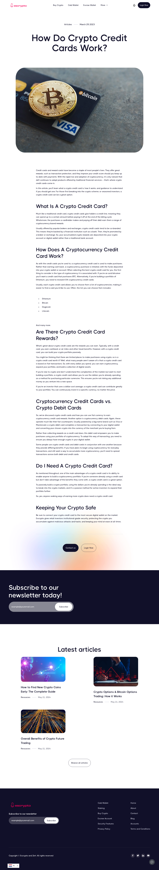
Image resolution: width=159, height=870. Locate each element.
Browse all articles (79, 763)
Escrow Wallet (89, 5)
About (133, 808)
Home (133, 803)
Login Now (144, 5)
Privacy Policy (104, 829)
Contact (134, 813)
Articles (68, 24)
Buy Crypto (58, 5)
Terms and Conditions (140, 829)
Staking (101, 808)
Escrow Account (105, 818)
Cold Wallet (73, 5)
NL (14, 865)
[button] (104, 5)
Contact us (71, 548)
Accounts (135, 824)
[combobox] (13, 866)
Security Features (106, 824)
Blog (133, 818)
